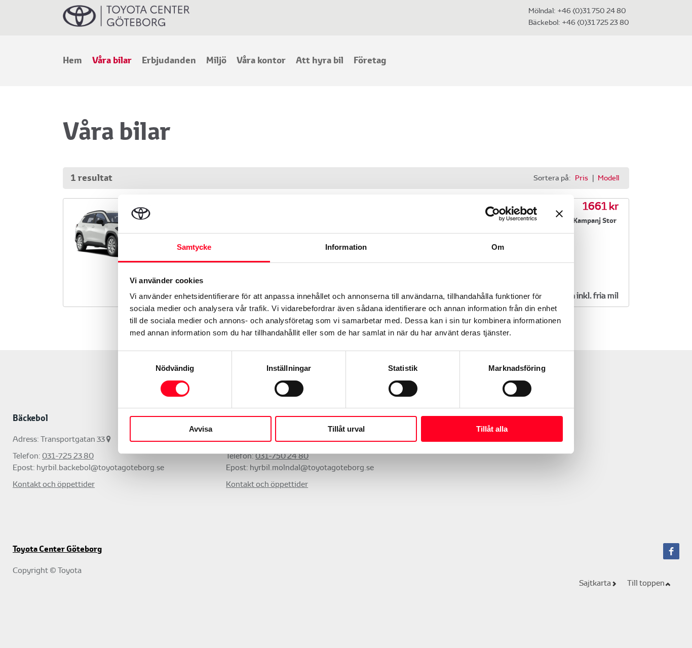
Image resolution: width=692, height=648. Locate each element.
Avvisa (200, 429)
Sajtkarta (595, 583)
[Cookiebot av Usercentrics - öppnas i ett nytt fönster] (492, 213)
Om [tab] (497, 247)
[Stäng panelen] (559, 213)
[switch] (289, 388)
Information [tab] (346, 247)
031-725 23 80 (68, 456)
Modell (608, 177)
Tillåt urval (346, 429)
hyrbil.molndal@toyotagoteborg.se (312, 467)
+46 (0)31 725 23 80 (594, 22)
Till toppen (646, 583)
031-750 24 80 (282, 456)
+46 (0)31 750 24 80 (591, 10)
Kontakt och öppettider (54, 484)
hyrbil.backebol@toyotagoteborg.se (100, 467)
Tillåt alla (492, 429)
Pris (581, 177)
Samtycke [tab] (194, 247)
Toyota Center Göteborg (57, 549)
